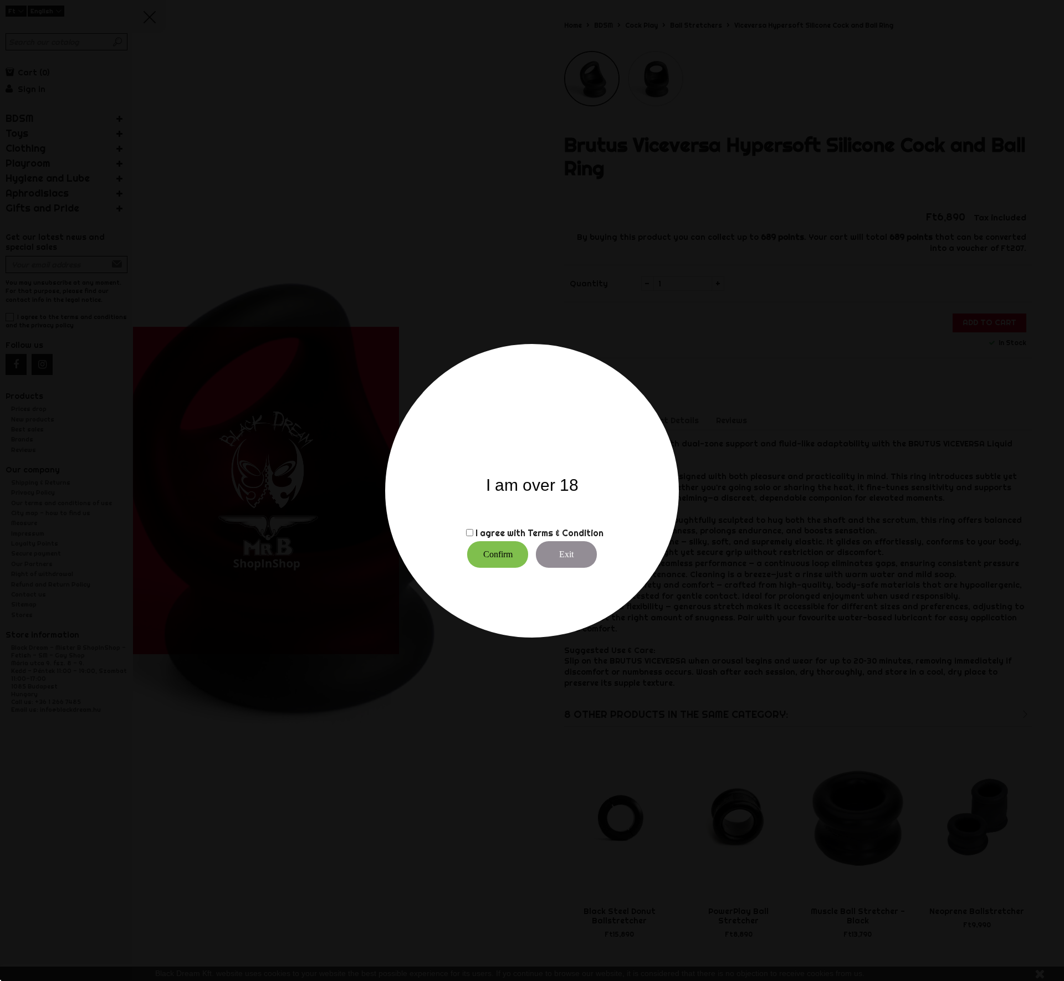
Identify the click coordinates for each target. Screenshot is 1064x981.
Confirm (498, 554)
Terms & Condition (565, 532)
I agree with (500, 532)
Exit (566, 554)
